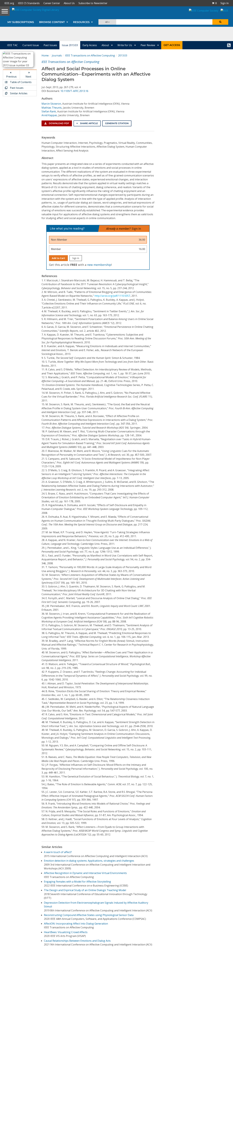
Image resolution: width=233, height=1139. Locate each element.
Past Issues (50, 45)
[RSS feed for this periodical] (229, 45)
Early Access (90, 45)
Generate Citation (117, 123)
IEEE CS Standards (29, 3)
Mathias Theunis (52, 107)
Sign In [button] (224, 3)
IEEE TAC (12, 45)
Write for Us (125, 45)
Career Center (51, 3)
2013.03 (122, 55)
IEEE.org (9, 3)
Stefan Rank (49, 111)
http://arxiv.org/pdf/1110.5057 (112, 296)
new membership (99, 265)
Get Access (172, 45)
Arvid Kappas (49, 115)
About (106, 45)
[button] (214, 3)
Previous (11, 76)
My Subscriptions (20, 22)
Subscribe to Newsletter (92, 3)
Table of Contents (20, 82)
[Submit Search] (220, 22)
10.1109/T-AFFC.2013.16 (74, 91)
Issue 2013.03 (70, 45)
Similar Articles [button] (18, 93)
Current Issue (31, 45)
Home (45, 55)
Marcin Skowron (51, 103)
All (106, 21)
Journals (57, 55)
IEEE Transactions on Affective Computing (90, 55)
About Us (69, 3)
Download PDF (58, 123)
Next (28, 76)
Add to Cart (58, 258)
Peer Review (148, 45)
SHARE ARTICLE (88, 123)
